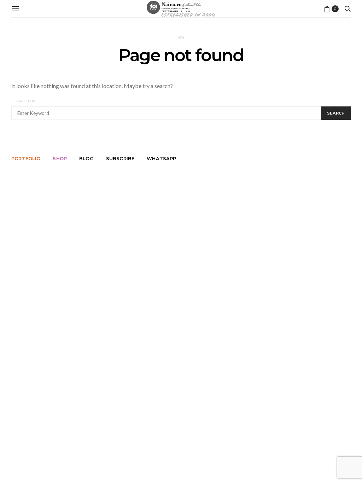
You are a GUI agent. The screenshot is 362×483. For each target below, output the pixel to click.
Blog (86, 158)
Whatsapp (161, 158)
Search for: (23, 101)
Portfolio (25, 158)
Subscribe (120, 158)
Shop (60, 158)
